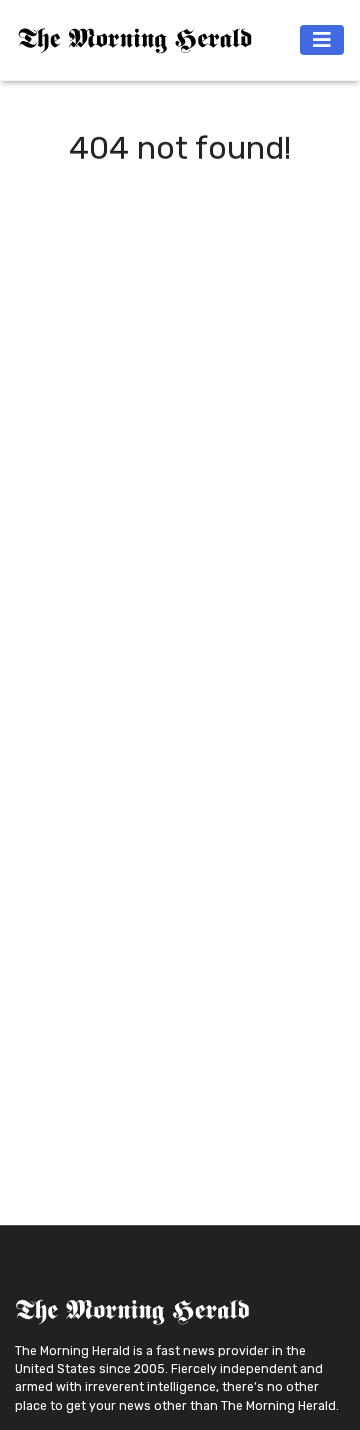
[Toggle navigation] (322, 40)
